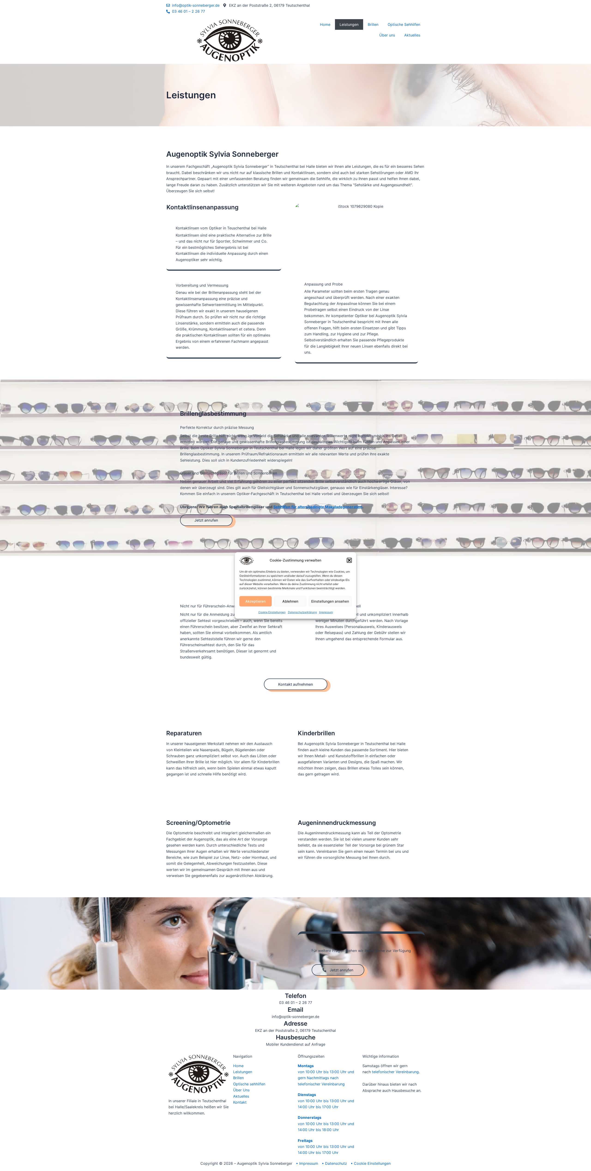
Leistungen (349, 24)
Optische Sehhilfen (404, 24)
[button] (349, 560)
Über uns (387, 35)
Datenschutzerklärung (302, 612)
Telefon (295, 995)
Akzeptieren (255, 601)
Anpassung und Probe (323, 284)
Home (325, 24)
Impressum (326, 612)
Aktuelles (412, 35)
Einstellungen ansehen (330, 601)
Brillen (373, 24)
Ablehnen (290, 601)
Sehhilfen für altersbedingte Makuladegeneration (317, 506)
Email (295, 1009)
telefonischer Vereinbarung (395, 1071)
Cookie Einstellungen (272, 612)
